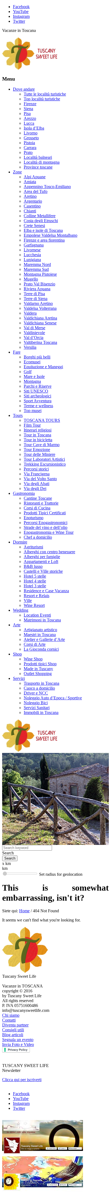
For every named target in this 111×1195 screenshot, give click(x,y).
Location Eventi (37, 615)
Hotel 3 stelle (35, 586)
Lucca (29, 123)
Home (24, 910)
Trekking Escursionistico (45, 464)
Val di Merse (34, 327)
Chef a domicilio (38, 537)
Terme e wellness (38, 405)
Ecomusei (32, 362)
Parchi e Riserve (37, 386)
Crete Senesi (34, 225)
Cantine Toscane (38, 498)
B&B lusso (33, 566)
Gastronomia (24, 493)
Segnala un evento (17, 1039)
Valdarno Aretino (38, 303)
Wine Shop (33, 659)
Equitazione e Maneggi (43, 366)
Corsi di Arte (35, 644)
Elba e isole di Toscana (43, 230)
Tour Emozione (37, 449)
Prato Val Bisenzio (39, 284)
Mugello (31, 279)
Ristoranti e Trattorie (41, 503)
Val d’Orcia (33, 337)
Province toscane (38, 167)
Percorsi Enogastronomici (45, 522)
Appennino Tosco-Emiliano (47, 186)
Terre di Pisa (34, 293)
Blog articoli (12, 1034)
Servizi (19, 678)
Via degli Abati (36, 483)
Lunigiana (32, 259)
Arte (16, 625)
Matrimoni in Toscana (42, 620)
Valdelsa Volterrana (40, 308)
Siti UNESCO (36, 391)
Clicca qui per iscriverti (21, 1079)
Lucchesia (32, 254)
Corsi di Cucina (37, 508)
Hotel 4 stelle (35, 581)
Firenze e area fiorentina (44, 240)
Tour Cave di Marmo (42, 444)
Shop (17, 654)
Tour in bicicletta (38, 439)
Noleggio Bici (36, 702)
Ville (28, 600)
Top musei (32, 410)
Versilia (30, 347)
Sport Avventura (37, 401)
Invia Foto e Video (18, 1044)
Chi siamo (10, 1015)
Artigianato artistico (40, 629)
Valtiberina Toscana (40, 342)
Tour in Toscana (37, 435)
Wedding (20, 610)
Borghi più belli (37, 357)
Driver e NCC (36, 693)
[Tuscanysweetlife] (30, 68)
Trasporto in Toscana (41, 683)
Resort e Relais (36, 595)
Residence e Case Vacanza (46, 590)
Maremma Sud (36, 269)
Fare (16, 352)
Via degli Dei (35, 488)
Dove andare (24, 89)
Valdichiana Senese (40, 323)
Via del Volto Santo (40, 478)
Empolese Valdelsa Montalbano (50, 235)
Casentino (32, 206)
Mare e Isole (34, 376)
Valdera (30, 313)
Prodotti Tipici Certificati (45, 513)
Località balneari (38, 157)
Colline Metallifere (40, 215)
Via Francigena (37, 474)
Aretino (30, 196)
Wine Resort (34, 605)
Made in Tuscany (38, 668)
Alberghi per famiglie (42, 556)
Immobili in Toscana (41, 712)
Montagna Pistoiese (40, 274)
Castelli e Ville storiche (43, 571)
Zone (17, 172)
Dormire (20, 542)
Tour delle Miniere (39, 454)
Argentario (33, 201)
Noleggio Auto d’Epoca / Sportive (53, 698)
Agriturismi (33, 547)
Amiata (30, 181)
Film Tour (32, 425)
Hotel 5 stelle (35, 576)
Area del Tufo (35, 191)
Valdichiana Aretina (40, 318)
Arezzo (30, 118)
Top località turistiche (42, 99)
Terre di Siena (35, 298)
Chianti (30, 211)
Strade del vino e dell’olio (45, 527)
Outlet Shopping (38, 673)
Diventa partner (15, 1025)
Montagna (32, 381)
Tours (18, 415)
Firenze (30, 103)
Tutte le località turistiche (45, 94)
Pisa (27, 113)
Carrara (30, 147)
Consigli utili (13, 1030)
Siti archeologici (37, 396)
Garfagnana (34, 245)
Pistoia (29, 142)
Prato (28, 152)
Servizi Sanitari (37, 707)
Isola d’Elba (34, 128)
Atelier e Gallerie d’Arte (44, 639)
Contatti (9, 1020)
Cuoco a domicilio (39, 688)
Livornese (32, 250)
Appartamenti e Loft (41, 561)
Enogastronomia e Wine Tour (49, 532)
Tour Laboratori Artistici (44, 459)
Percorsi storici (36, 469)
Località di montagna (42, 162)
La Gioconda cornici (41, 649)
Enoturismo (33, 517)
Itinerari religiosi (37, 430)
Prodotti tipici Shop (40, 663)
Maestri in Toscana (40, 634)
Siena (28, 108)
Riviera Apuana (37, 289)
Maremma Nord (37, 264)
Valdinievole (34, 332)
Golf (28, 371)
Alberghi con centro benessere (49, 551)
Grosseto (31, 138)
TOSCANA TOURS (42, 420)
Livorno (30, 133)
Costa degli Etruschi (41, 220)
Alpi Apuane (35, 177)
